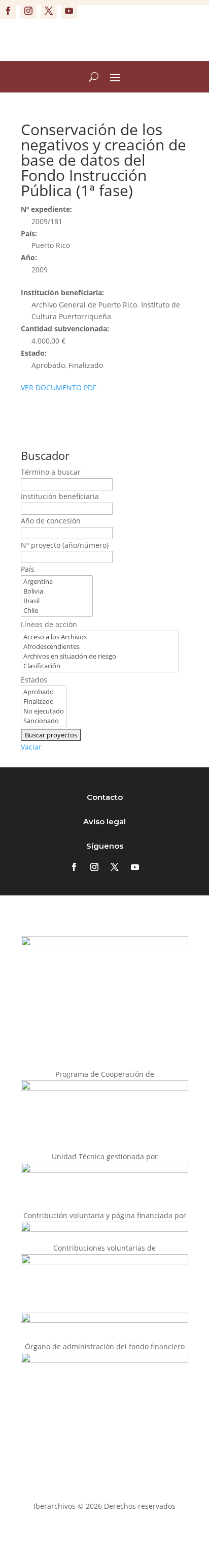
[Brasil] (56, 601)
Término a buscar (51, 472)
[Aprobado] (43, 692)
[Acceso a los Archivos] (100, 637)
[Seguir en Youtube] (69, 11)
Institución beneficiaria (60, 496)
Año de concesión (51, 520)
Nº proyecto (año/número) (65, 545)
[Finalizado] (43, 701)
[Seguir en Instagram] (28, 11)
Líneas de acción (49, 624)
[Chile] (56, 610)
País (27, 569)
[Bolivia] (56, 591)
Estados (34, 680)
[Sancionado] (43, 721)
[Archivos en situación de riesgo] (100, 656)
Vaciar (31, 747)
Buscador (45, 455)
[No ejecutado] (43, 711)
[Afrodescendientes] (100, 646)
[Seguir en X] (49, 11)
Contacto (105, 797)
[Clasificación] (100, 666)
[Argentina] (56, 581)
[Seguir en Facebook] (8, 11)
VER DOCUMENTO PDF (58, 387)
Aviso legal (104, 821)
